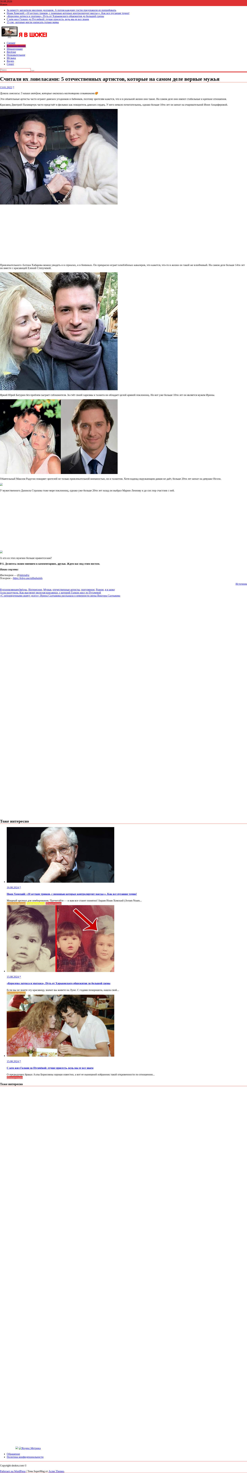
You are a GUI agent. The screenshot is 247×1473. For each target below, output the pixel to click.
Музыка (11, 58)
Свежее (11, 42)
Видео (10, 61)
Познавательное (16, 55)
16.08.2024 (13, 887)
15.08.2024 (13, 976)
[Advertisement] (123, 234)
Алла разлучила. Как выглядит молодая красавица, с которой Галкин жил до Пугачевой (50, 592)
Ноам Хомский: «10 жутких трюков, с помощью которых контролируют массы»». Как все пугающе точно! (68, 13)
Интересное (35, 589)
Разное (100, 589)
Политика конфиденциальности (25, 1457)
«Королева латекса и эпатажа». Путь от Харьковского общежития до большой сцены (55, 16)
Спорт (10, 64)
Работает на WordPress (13, 1471)
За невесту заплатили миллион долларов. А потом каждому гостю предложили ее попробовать (61, 10)
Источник (241, 583)
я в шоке (110, 589)
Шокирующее (15, 49)
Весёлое (11, 52)
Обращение (13, 1454)
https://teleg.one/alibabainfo (28, 578)
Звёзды (23, 589)
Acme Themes (56, 1471)
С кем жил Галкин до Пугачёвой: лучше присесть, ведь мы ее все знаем (48, 19)
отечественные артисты (66, 589)
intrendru (24, 575)
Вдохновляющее (16, 45)
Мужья (47, 589)
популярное (88, 589)
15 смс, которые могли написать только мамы (33, 22)
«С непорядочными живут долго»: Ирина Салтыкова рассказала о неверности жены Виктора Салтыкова (60, 595)
